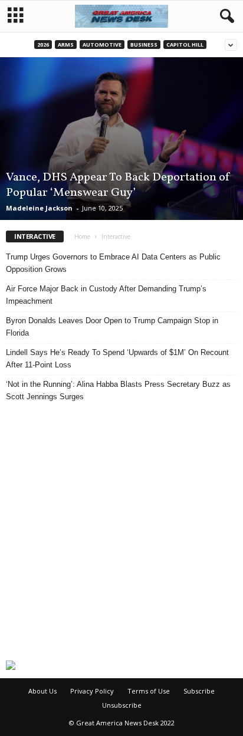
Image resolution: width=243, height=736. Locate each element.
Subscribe (199, 690)
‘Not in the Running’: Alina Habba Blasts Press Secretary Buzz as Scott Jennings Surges (118, 390)
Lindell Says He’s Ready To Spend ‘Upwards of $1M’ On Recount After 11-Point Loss (117, 358)
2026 (43, 44)
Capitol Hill (184, 44)
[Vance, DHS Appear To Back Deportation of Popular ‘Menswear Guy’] (121, 138)
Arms (66, 44)
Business (143, 44)
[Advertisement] (121, 531)
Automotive (102, 44)
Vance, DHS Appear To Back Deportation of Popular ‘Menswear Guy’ (118, 185)
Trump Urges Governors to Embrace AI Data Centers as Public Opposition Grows (113, 263)
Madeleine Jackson (39, 207)
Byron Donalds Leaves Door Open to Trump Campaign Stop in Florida (112, 326)
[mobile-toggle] (15, 16)
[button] (225, 16)
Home (82, 236)
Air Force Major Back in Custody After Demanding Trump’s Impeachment (106, 294)
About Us (42, 690)
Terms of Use (148, 690)
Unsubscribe (122, 705)
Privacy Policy (92, 690)
